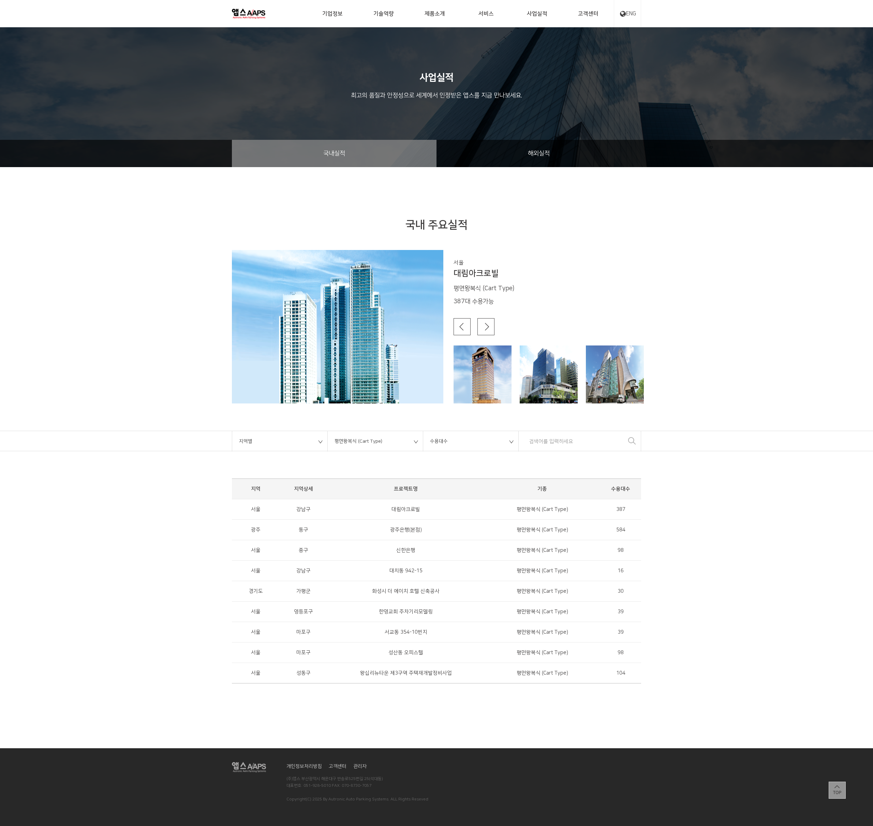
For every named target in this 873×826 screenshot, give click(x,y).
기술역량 (383, 14)
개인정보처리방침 (304, 766)
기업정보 (332, 14)
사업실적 (537, 14)
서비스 (486, 14)
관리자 (360, 766)
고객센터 (588, 14)
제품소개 (435, 14)
